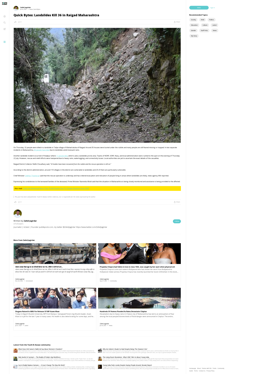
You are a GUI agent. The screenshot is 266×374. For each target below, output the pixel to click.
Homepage (192, 368)
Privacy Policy (210, 371)
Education (194, 25)
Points (215, 368)
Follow (177, 221)
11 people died (62, 156)
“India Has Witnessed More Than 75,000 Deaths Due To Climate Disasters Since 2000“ (56, 188)
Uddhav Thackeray (32, 176)
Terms (196, 371)
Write (199, 8)
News (215, 30)
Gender (193, 30)
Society (193, 20)
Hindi (202, 20)
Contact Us (202, 371)
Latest (214, 25)
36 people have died (41, 150)
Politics (211, 20)
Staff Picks (204, 30)
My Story (194, 36)
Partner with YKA (207, 368)
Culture (205, 25)
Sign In (212, 8)
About (199, 368)
